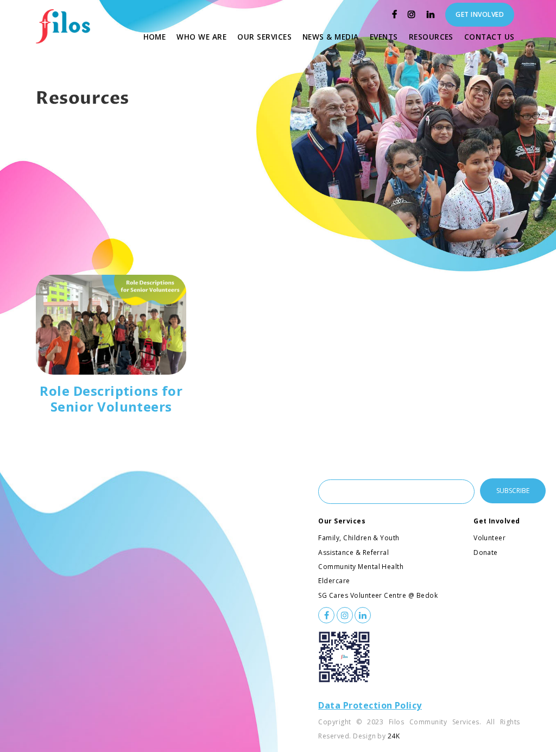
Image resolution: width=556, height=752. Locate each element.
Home (157, 36)
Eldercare (334, 580)
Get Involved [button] (480, 14)
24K (394, 736)
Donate (485, 552)
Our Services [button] (264, 36)
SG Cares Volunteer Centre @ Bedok (378, 595)
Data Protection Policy (370, 705)
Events (386, 36)
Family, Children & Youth (359, 537)
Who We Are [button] (201, 36)
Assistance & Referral (353, 552)
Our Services (341, 521)
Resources (434, 36)
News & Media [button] (330, 36)
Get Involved (496, 521)
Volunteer (489, 537)
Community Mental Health (360, 566)
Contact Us (492, 36)
